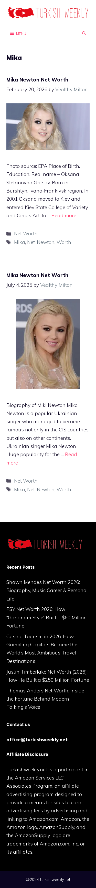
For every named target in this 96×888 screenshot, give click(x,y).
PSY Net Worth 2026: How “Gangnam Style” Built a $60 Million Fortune (46, 617)
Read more (63, 215)
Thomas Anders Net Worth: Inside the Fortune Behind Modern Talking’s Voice (45, 699)
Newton (46, 242)
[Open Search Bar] (84, 33)
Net (31, 242)
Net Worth (26, 233)
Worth (64, 242)
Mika (19, 242)
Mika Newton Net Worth (37, 79)
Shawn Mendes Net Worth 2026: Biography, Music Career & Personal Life (47, 590)
